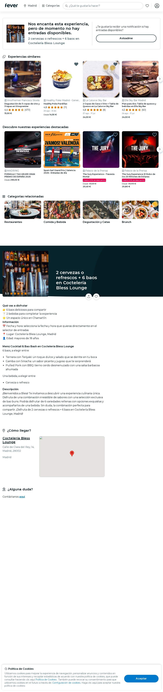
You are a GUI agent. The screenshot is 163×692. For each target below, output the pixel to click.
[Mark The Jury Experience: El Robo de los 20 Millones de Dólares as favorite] (154, 134)
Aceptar (141, 678)
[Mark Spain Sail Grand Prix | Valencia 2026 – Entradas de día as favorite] (76, 134)
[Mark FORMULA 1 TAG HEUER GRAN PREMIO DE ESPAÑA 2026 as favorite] (37, 134)
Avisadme (126, 38)
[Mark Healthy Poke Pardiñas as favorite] (76, 64)
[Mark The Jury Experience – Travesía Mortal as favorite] (115, 134)
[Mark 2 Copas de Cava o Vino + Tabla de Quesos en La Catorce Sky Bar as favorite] (115, 64)
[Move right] (160, 79)
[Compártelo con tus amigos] (88, 296)
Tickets (134, 297)
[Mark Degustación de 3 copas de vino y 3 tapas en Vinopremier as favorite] (37, 64)
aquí (22, 496)
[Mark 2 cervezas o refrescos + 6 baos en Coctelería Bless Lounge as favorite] (96, 296)
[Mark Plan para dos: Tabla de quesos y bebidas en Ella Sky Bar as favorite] (154, 64)
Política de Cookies (46, 679)
